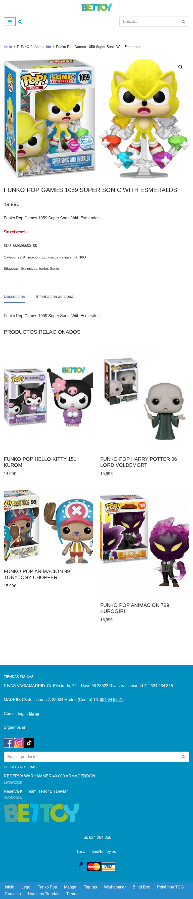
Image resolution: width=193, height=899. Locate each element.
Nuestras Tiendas (43, 894)
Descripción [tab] (14, 296)
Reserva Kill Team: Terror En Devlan (36, 791)
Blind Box (141, 887)
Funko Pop (47, 887)
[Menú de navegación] (10, 21)
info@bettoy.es (102, 851)
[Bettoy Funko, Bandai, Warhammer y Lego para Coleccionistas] (96, 7)
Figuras (90, 887)
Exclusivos (29, 268)
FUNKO (23, 47)
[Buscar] (20, 22)
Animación (42, 47)
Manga (70, 887)
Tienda (72, 894)
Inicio (8, 47)
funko (43, 268)
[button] (180, 67)
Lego (25, 887)
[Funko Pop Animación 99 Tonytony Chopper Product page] (48, 526)
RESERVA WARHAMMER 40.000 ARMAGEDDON (49, 776)
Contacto (13, 894)
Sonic (54, 268)
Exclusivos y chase (57, 257)
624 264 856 (100, 837)
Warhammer (115, 887)
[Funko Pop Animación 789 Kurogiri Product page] (145, 543)
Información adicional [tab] (55, 296)
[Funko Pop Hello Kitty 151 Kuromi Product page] (48, 397)
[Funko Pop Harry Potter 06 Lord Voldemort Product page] (145, 397)
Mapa (34, 713)
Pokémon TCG (170, 887)
